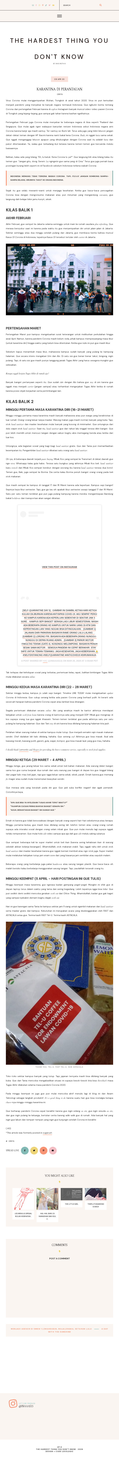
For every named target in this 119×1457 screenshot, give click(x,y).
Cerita (60, 94)
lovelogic (67, 1451)
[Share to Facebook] (25, 1150)
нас (45, 661)
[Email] (53, 1150)
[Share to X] (34, 1150)
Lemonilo (24, 749)
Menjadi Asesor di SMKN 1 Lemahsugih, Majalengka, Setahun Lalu (51, 1329)
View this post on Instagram (59, 567)
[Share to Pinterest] (43, 1150)
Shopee (36, 749)
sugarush (47, 1132)
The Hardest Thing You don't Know (56, 1449)
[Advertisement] (59, 1371)
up (58, 1447)
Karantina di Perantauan (59, 89)
